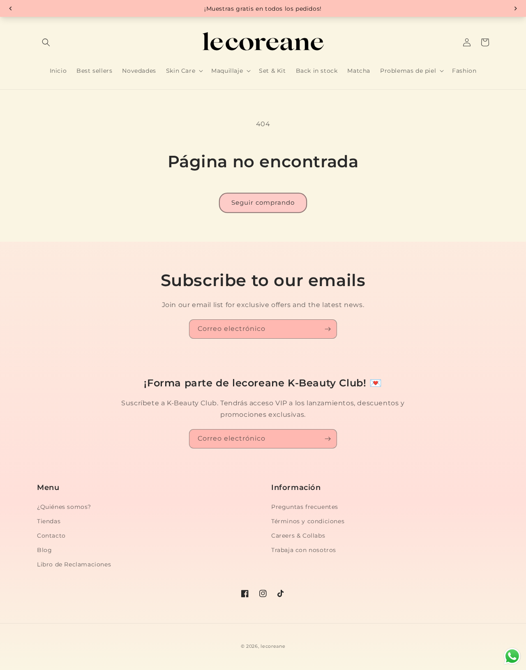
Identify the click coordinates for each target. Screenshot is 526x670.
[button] (46, 42)
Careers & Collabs (298, 535)
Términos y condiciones (307, 521)
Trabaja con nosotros (303, 550)
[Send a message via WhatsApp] (512, 656)
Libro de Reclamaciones (74, 564)
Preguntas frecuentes (304, 507)
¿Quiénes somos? (64, 507)
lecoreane (273, 646)
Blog (44, 550)
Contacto (51, 535)
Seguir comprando (263, 202)
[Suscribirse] (327, 329)
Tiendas (48, 521)
